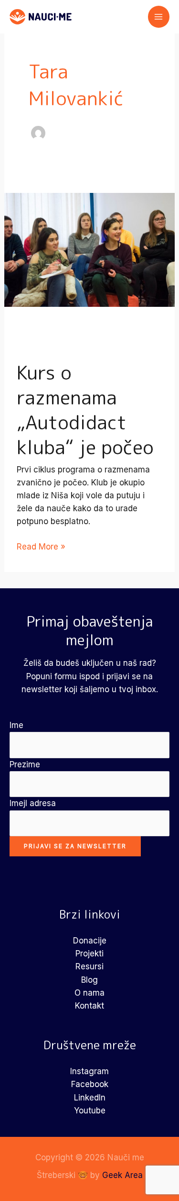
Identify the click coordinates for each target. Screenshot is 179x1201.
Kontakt (89, 1005)
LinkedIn (89, 1097)
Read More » (41, 547)
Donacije (89, 940)
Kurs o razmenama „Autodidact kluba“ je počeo (85, 409)
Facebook (89, 1084)
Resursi (89, 966)
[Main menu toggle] (159, 17)
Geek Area (122, 1175)
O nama (89, 993)
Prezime (25, 764)
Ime (16, 725)
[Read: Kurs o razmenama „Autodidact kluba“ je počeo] (89, 249)
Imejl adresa (33, 803)
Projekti (89, 953)
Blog (89, 980)
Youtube (89, 1110)
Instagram (89, 1071)
